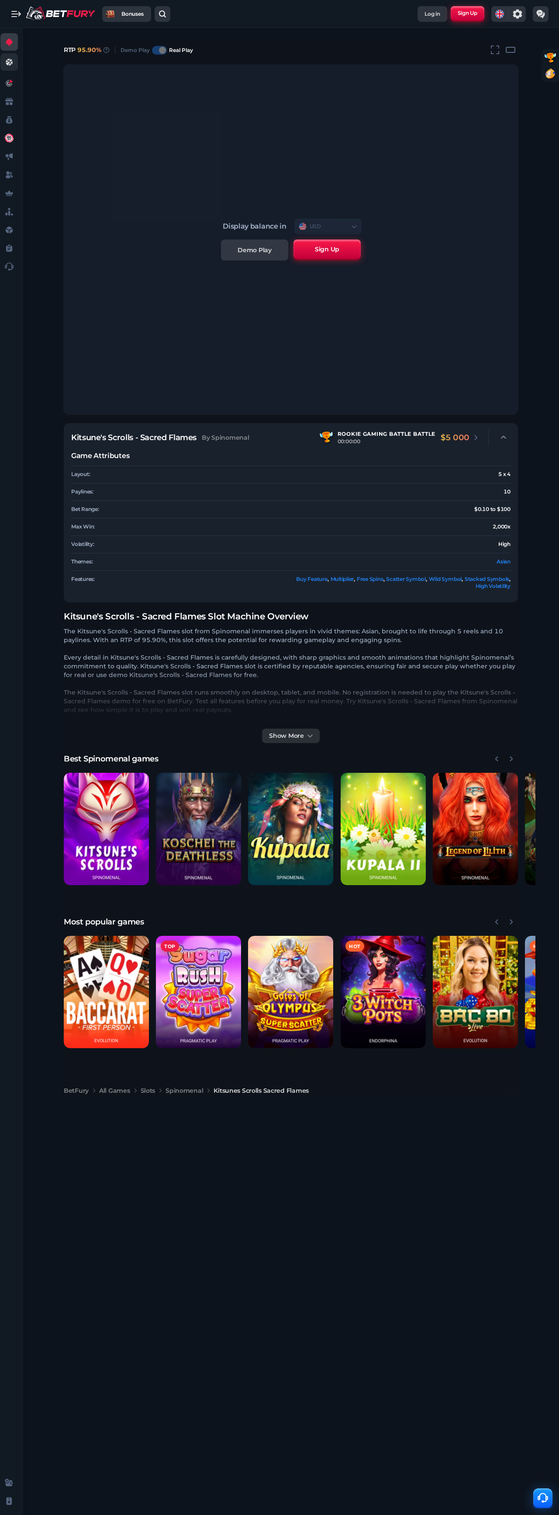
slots (148, 1091)
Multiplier (342, 579)
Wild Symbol (445, 579)
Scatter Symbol (406, 579)
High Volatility (493, 586)
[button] (106, 829)
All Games (114, 1091)
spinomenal (184, 1091)
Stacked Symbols (487, 579)
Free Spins (370, 579)
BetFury (76, 1091)
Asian (504, 561)
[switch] (159, 50)
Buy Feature (311, 579)
